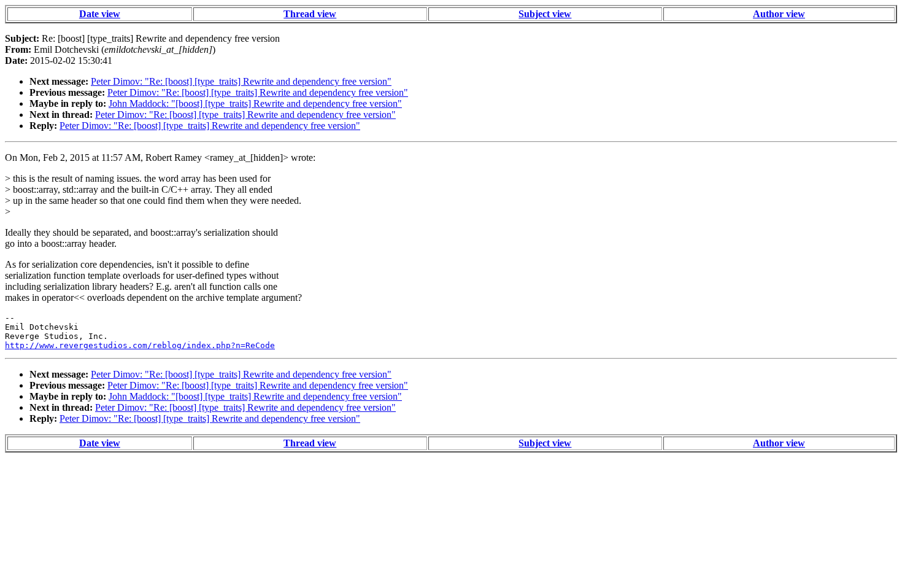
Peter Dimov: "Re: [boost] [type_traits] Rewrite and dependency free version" (241, 81)
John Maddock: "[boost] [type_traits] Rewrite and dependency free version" (255, 103)
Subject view (544, 14)
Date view (99, 14)
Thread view (309, 14)
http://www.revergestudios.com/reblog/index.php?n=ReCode (140, 345)
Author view (779, 14)
